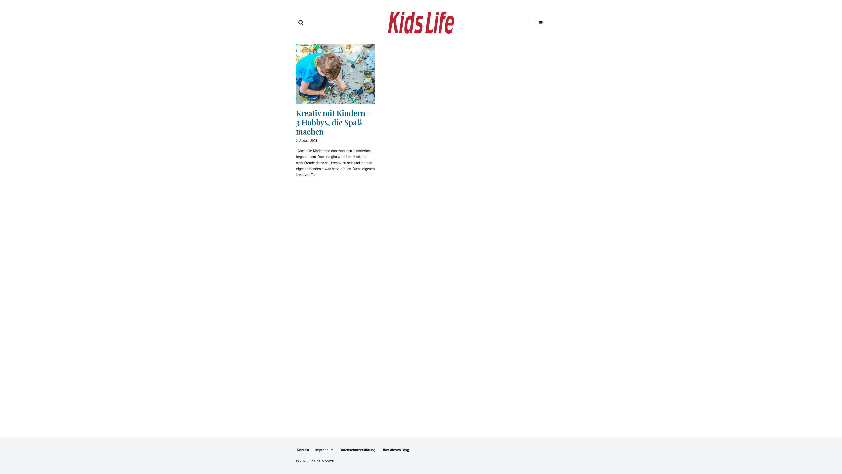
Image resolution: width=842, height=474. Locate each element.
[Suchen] (301, 22)
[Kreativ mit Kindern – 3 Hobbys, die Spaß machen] (335, 74)
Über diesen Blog (395, 450)
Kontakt (303, 450)
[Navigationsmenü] (541, 22)
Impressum (324, 450)
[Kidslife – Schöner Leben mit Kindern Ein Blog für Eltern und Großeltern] (421, 23)
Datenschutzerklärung (357, 450)
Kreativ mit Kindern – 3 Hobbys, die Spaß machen (334, 122)
